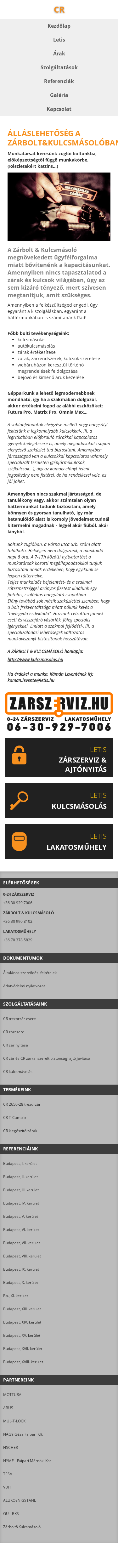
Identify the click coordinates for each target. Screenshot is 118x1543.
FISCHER (10, 1447)
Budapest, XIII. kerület (22, 1309)
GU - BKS (11, 1513)
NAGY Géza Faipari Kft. (23, 1434)
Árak (59, 53)
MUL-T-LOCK (14, 1421)
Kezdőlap (59, 25)
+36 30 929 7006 (17, 902)
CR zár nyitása (15, 1045)
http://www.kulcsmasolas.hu (35, 659)
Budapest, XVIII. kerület (23, 1361)
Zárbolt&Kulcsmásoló (22, 1526)
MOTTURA (12, 1394)
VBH (7, 1487)
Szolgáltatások (59, 67)
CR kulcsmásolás (17, 1071)
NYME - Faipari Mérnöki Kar (27, 1460)
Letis (59, 39)
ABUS (8, 1407)
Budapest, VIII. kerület (22, 1256)
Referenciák (59, 81)
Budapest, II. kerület (20, 1176)
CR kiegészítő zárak (20, 1130)
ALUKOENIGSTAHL (19, 1500)
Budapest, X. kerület (20, 1282)
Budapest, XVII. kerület (22, 1348)
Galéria (59, 95)
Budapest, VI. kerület (21, 1229)
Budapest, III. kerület (21, 1190)
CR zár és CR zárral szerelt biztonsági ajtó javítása (46, 1058)
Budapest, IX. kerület (21, 1269)
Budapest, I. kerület (20, 1163)
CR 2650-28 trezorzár (22, 1104)
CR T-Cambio (14, 1117)
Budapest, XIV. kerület (22, 1322)
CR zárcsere (13, 1032)
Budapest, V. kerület (20, 1216)
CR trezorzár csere (19, 1018)
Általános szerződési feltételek (30, 972)
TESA (7, 1474)
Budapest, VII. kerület (21, 1242)
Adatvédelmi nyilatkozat (24, 986)
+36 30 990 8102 (17, 921)
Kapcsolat (59, 108)
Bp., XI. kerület (15, 1295)
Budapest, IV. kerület (21, 1203)
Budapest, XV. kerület (21, 1335)
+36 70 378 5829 (17, 940)
